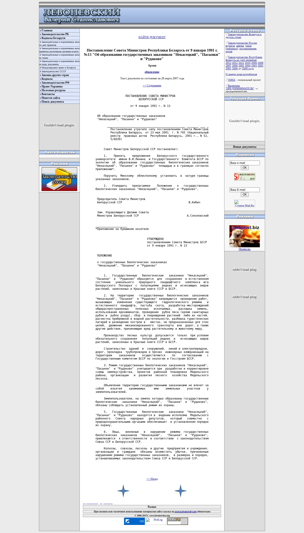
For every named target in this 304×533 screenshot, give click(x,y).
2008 (260, 62)
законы (240, 45)
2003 (254, 65)
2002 (260, 65)
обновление (152, 72)
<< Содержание (152, 85)
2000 (235, 68)
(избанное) (232, 48)
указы (248, 45)
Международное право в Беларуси (59, 67)
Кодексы (47, 79)
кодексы (230, 45)
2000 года (248, 68)
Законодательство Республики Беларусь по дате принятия (244, 58)
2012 (235, 62)
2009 (254, 62)
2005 (241, 65)
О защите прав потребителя (241, 74)
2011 (241, 62)
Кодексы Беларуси (53, 38)
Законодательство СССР (54, 71)
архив (229, 51)
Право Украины (52, 86)
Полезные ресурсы (53, 90)
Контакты (48, 94)
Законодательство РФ (55, 82)
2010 (248, 62)
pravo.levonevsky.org (185, 511)
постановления (247, 48)
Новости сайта (51, 98)
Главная (47, 30)
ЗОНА (231, 79)
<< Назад (152, 479)
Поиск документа (53, 101)
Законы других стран (55, 75)
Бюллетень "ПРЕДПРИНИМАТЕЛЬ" (240, 87)
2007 (228, 65)
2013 (228, 62)
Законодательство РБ (55, 34)
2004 (248, 65)
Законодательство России (242, 42)
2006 (235, 65)
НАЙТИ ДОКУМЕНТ (152, 37)
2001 (228, 68)
